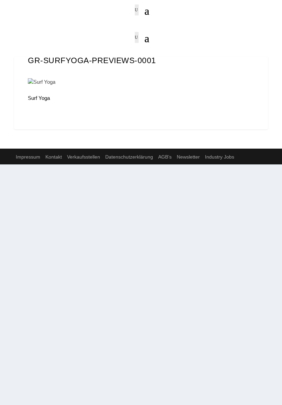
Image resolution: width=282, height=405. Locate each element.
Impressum (28, 157)
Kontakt (53, 157)
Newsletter (188, 157)
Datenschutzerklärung (129, 157)
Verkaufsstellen (83, 157)
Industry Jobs (219, 157)
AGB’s (165, 157)
